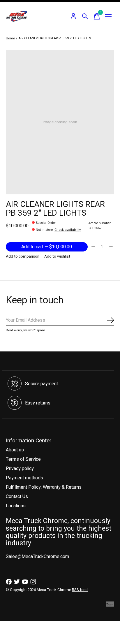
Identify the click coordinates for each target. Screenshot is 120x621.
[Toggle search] (85, 16)
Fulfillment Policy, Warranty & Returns (44, 487)
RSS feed (80, 590)
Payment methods (24, 477)
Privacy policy (20, 468)
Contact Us (17, 496)
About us (15, 449)
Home (10, 38)
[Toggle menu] (108, 16)
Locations (16, 505)
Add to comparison (22, 256)
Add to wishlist (57, 256)
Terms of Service (23, 459)
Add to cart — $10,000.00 (46, 246)
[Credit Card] (110, 606)
